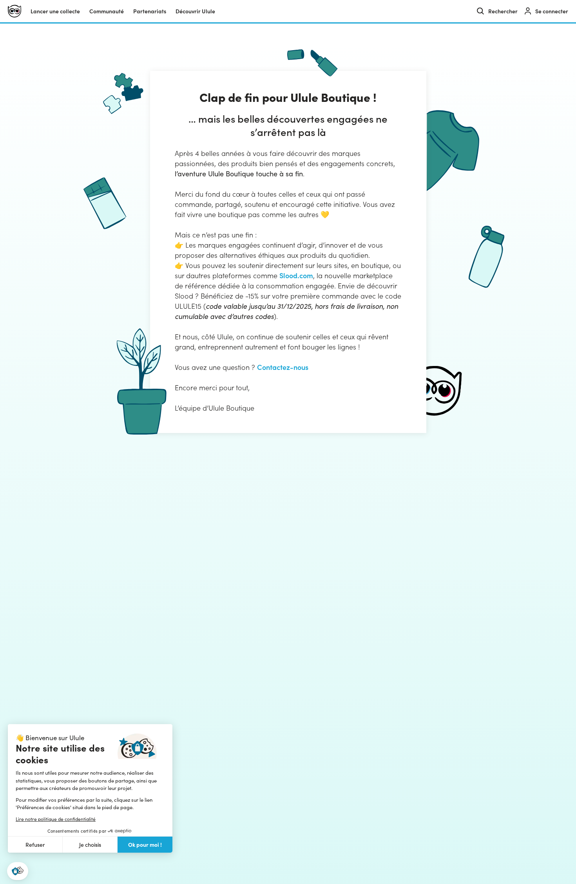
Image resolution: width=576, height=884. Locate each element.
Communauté (106, 11)
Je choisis (90, 844)
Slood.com (296, 275)
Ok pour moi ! (145, 844)
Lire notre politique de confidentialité (56, 819)
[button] (17, 871)
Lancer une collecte (55, 11)
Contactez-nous (282, 367)
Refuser (35, 844)
